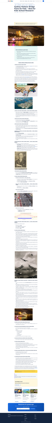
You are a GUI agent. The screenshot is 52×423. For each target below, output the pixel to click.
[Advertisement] (26, 17)
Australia (23, 74)
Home (15, 3)
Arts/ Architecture (18, 3)
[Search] (43, 1)
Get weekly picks (33, 408)
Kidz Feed (9, 414)
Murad (17, 12)
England (35, 146)
